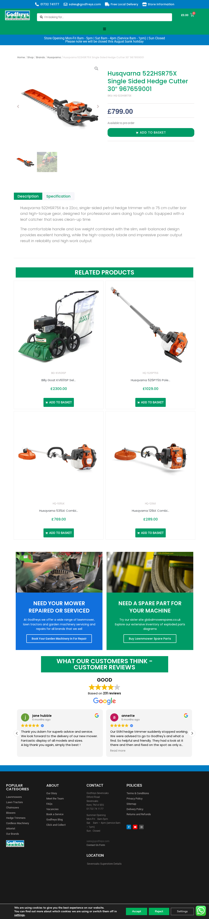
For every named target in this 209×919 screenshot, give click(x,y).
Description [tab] (28, 196)
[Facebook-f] (129, 827)
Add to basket (153, 132)
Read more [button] (118, 751)
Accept (136, 911)
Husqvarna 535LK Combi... (58, 510)
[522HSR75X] (58, 106)
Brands (40, 57)
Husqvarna (54, 57)
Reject (159, 911)
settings (19, 915)
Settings (182, 911)
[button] (104, 29)
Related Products (104, 272)
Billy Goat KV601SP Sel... (58, 380)
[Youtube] (135, 827)
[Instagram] (141, 827)
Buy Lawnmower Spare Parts (150, 639)
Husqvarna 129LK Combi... (150, 510)
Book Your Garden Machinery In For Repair (59, 638)
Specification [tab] (58, 196)
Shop (30, 57)
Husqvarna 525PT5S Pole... (150, 380)
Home (21, 57)
